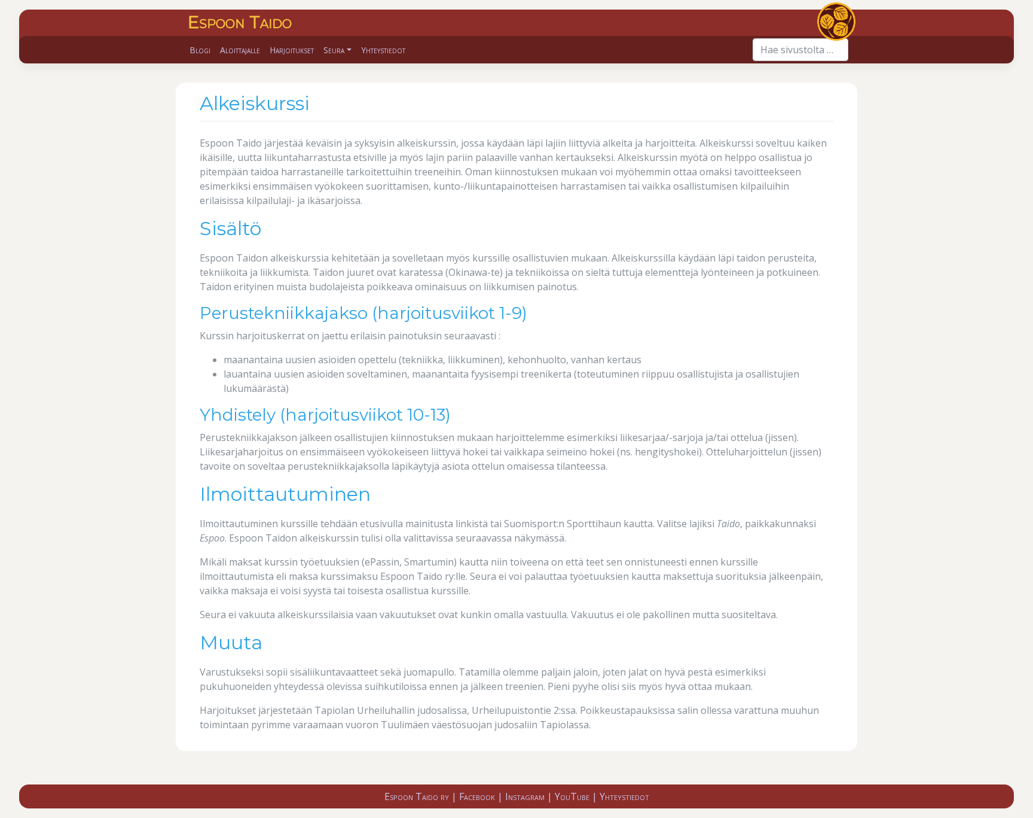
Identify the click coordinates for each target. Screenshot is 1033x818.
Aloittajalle (240, 50)
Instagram (525, 796)
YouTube (572, 796)
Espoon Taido (240, 21)
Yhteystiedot (383, 50)
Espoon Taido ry (416, 796)
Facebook (477, 796)
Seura (333, 50)
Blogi (200, 50)
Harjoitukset (292, 50)
